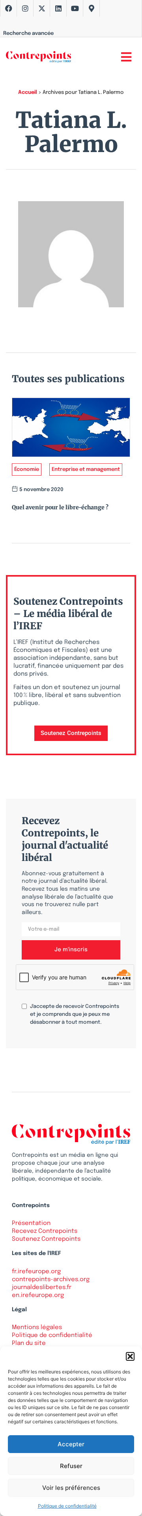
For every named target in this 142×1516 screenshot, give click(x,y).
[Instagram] (25, 8)
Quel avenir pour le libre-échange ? (60, 507)
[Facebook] (8, 8)
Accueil (27, 92)
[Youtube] (75, 8)
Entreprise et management (86, 469)
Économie (26, 469)
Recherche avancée (28, 33)
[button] (130, 1356)
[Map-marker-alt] (91, 8)
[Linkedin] (58, 8)
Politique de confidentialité (67, 1506)
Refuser (71, 1466)
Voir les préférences (71, 1487)
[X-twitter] (42, 8)
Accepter (71, 1444)
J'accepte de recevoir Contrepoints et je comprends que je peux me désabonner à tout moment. (74, 1014)
